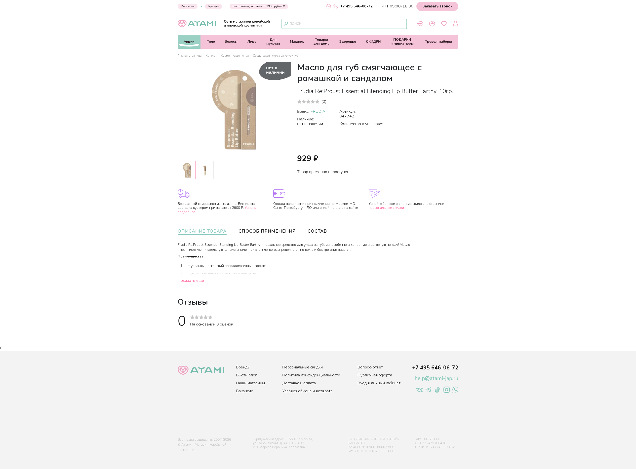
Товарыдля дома (321, 41)
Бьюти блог (246, 375)
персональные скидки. (387, 207)
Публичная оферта (375, 375)
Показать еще (191, 280)
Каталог (211, 56)
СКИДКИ (373, 41)
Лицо (251, 41)
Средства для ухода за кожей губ (275, 56)
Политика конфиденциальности (311, 375)
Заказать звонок (437, 6)
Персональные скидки (302, 367)
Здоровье (347, 41)
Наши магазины (250, 383)
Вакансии (244, 391)
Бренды (213, 6)
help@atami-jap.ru (436, 378)
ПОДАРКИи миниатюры (402, 41)
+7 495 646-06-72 (356, 6)
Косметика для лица (235, 56)
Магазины (188, 6)
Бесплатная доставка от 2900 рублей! (259, 6)
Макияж (297, 41)
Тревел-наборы (438, 41)
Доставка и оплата (299, 383)
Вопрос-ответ (370, 367)
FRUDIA (318, 111)
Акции (189, 41)
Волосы (231, 41)
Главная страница (189, 56)
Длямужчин (273, 41)
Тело (211, 41)
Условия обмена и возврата (307, 391)
